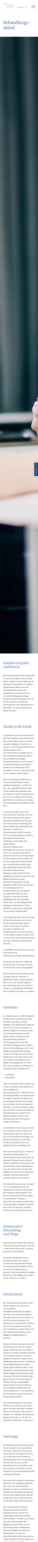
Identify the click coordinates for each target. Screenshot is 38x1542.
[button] (33, 7)
